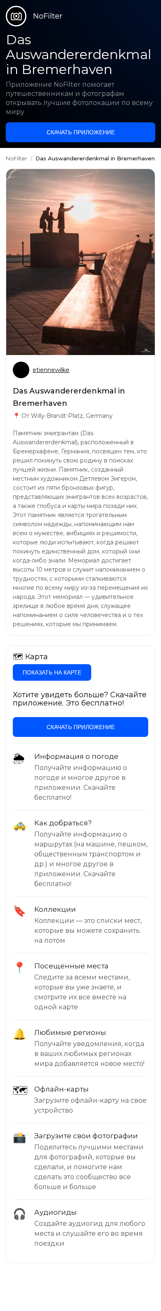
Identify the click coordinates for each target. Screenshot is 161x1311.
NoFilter (16, 158)
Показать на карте (52, 672)
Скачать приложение (81, 132)
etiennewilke (51, 370)
